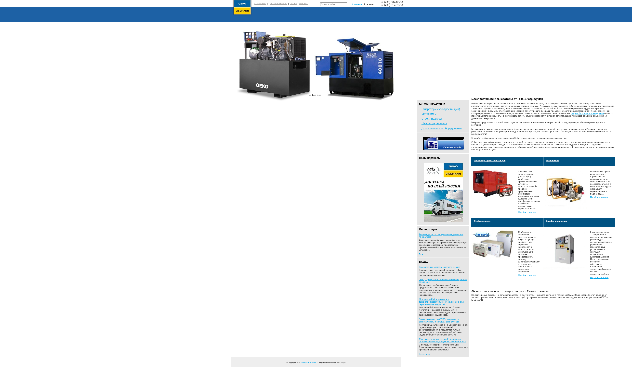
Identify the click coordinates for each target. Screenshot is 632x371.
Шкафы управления (434, 123)
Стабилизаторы (431, 118)
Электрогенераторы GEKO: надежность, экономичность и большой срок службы (439, 320)
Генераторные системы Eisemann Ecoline (439, 267)
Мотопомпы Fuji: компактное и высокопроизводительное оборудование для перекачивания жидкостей (441, 302)
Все (421, 254)
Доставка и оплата (278, 3)
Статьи (293, 3)
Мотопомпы (428, 113)
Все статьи (424, 354)
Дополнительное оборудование (441, 128)
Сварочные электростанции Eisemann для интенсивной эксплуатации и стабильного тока (442, 340)
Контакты (303, 3)
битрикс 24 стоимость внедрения (587, 113)
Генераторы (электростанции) (440, 109)
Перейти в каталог (527, 212)
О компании (260, 3)
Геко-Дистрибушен (308, 362)
